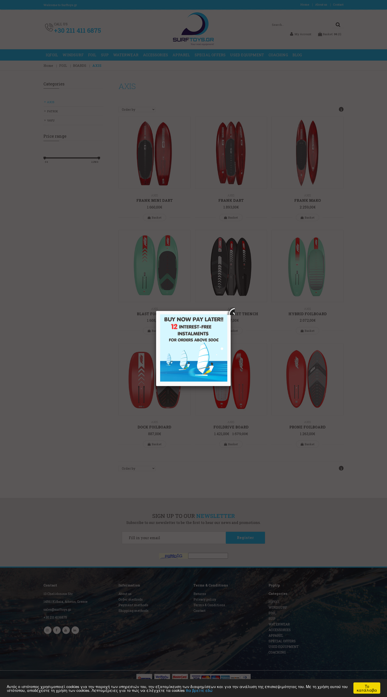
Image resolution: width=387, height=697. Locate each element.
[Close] (231, 311)
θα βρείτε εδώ (199, 690)
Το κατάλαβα (367, 688)
